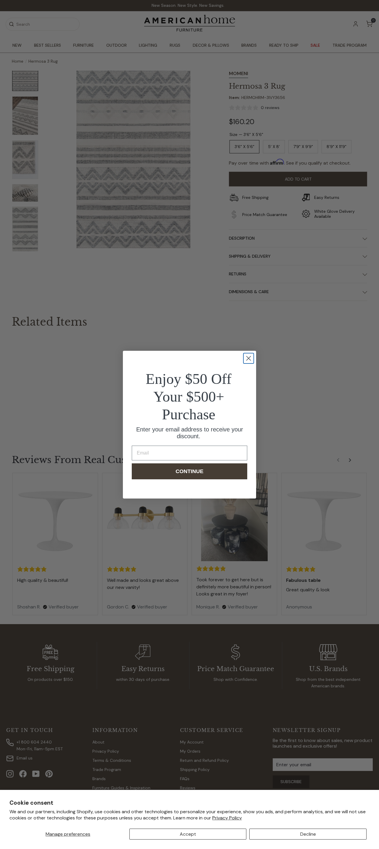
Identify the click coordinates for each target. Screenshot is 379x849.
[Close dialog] (248, 358)
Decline (308, 834)
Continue (189, 471)
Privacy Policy (227, 818)
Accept (188, 834)
